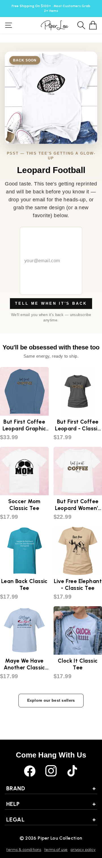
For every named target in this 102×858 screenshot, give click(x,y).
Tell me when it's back (51, 303)
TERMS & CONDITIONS (23, 849)
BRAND (51, 788)
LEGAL (51, 819)
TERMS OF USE (56, 849)
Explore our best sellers (51, 700)
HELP (51, 804)
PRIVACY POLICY (83, 849)
